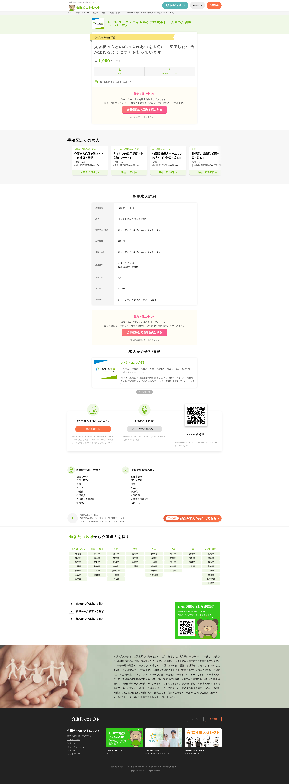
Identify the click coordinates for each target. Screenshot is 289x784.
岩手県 (78, 562)
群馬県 (116, 558)
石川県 (97, 562)
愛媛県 (192, 562)
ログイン (195, 719)
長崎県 (211, 562)
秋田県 (78, 570)
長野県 (97, 575)
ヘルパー (80, 488)
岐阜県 (135, 558)
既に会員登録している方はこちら (144, 117)
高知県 (192, 566)
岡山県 (173, 562)
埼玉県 (116, 579)
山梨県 (97, 570)
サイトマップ (73, 754)
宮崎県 (211, 575)
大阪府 (154, 554)
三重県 (135, 566)
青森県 (78, 558)
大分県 (211, 570)
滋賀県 (154, 566)
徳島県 (192, 554)
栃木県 (116, 554)
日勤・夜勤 (82, 480)
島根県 (173, 558)
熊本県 (211, 566)
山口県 (173, 570)
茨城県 (116, 562)
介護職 (79, 491)
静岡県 (135, 562)
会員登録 (213, 719)
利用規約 (71, 743)
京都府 (154, 562)
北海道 (78, 554)
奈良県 (154, 570)
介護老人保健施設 (85, 499)
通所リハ (80, 503)
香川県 (192, 558)
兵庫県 (154, 558)
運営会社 (71, 750)
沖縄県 (211, 583)
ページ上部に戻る (144, 392)
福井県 (97, 566)
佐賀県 (211, 558)
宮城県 (78, 566)
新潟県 (97, 554)
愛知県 (135, 554)
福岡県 (211, 554)
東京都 (116, 566)
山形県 (78, 575)
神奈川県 (116, 570)
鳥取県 (173, 554)
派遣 (78, 484)
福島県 (78, 579)
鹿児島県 (211, 579)
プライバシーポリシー (78, 747)
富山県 (97, 558)
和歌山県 (154, 575)
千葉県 (116, 575)
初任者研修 (82, 476)
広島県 (173, 566)
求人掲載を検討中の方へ (79, 736)
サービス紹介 (73, 739)
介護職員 (80, 495)
